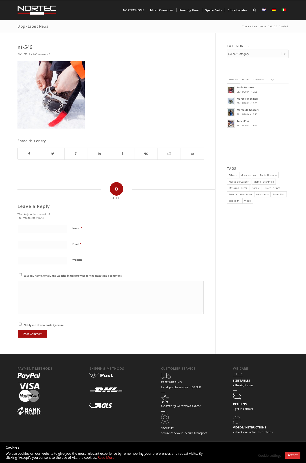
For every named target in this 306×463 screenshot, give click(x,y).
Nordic (255, 188)
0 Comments (40, 54)
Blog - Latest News (32, 26)
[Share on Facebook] (29, 153)
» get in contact (243, 409)
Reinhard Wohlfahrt (240, 194)
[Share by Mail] (192, 153)
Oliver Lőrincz (272, 188)
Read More (106, 457)
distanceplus (248, 175)
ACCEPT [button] (292, 455)
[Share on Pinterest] (76, 153)
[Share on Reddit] (169, 153)
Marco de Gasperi (239, 181)
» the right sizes (243, 385)
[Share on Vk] (145, 153)
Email (76, 244)
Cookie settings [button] (269, 455)
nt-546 (24, 47)
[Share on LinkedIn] (99, 153)
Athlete (233, 175)
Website (77, 259)
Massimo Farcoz (238, 188)
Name (77, 228)
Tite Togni (234, 200)
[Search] (254, 10)
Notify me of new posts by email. (44, 325)
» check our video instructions (253, 432)
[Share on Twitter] (52, 153)
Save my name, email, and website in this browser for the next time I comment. (73, 275)
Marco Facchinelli (264, 181)
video (247, 200)
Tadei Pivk (279, 194)
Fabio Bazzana (268, 175)
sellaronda (262, 194)
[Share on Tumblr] (122, 153)
